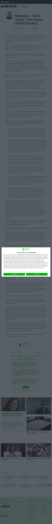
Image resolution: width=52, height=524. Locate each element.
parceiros (14, 254)
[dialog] (26, 262)
